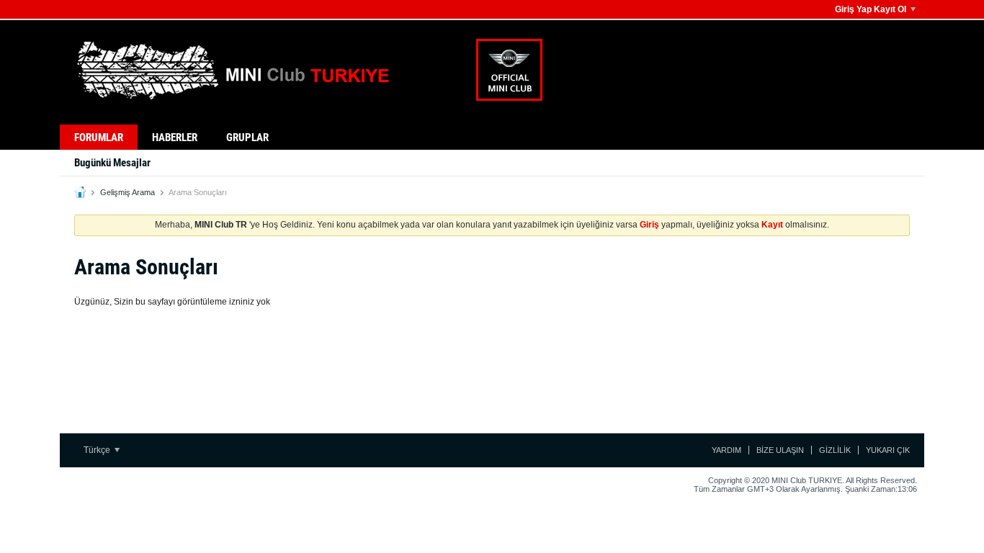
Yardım (726, 450)
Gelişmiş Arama (127, 192)
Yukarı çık (888, 450)
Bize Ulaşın (780, 450)
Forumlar (98, 137)
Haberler (174, 137)
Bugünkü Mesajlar (112, 162)
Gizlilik (835, 450)
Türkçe (98, 450)
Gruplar (247, 137)
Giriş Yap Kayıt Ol (870, 9)
